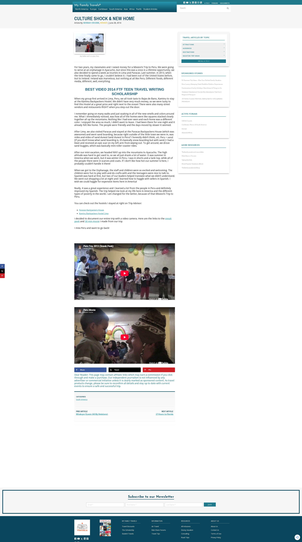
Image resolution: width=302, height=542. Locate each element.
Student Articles (150, 9)
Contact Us (215, 530)
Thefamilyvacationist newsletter (193, 152)
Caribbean (102, 9)
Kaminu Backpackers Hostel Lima (93, 213)
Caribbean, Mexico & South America (194, 125)
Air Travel (155, 526)
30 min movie (92, 221)
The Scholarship (128, 530)
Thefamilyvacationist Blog (191, 168)
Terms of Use (216, 534)
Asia (126, 9)
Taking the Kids (187, 160)
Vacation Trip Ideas (191, 56)
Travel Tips (156, 534)
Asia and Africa (187, 133)
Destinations (188, 52)
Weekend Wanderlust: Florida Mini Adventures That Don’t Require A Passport (201, 93)
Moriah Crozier (91, 23)
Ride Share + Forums (189, 156)
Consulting (185, 534)
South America (81, 399)
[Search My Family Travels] (227, 8)
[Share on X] (2, 271)
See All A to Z (203, 61)
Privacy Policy (216, 537)
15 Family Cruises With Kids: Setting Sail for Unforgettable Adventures (202, 100)
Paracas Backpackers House (91, 210)
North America (81, 9)
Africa (131, 9)
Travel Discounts (128, 526)
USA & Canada (187, 121)
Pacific (139, 9)
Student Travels (128, 534)
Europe (184, 129)
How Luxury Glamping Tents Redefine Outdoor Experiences (202, 84)
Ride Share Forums (159, 530)
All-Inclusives (186, 526)
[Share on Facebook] (2, 266)
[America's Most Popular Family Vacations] (105, 528)
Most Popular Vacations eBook (192, 164)
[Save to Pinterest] (2, 275)
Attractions (188, 45)
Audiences (187, 48)
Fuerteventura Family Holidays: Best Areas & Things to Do (202, 88)
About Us (214, 526)
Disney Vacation (187, 530)
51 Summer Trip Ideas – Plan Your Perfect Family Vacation (201, 80)
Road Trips (185, 537)
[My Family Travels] (82, 527)
